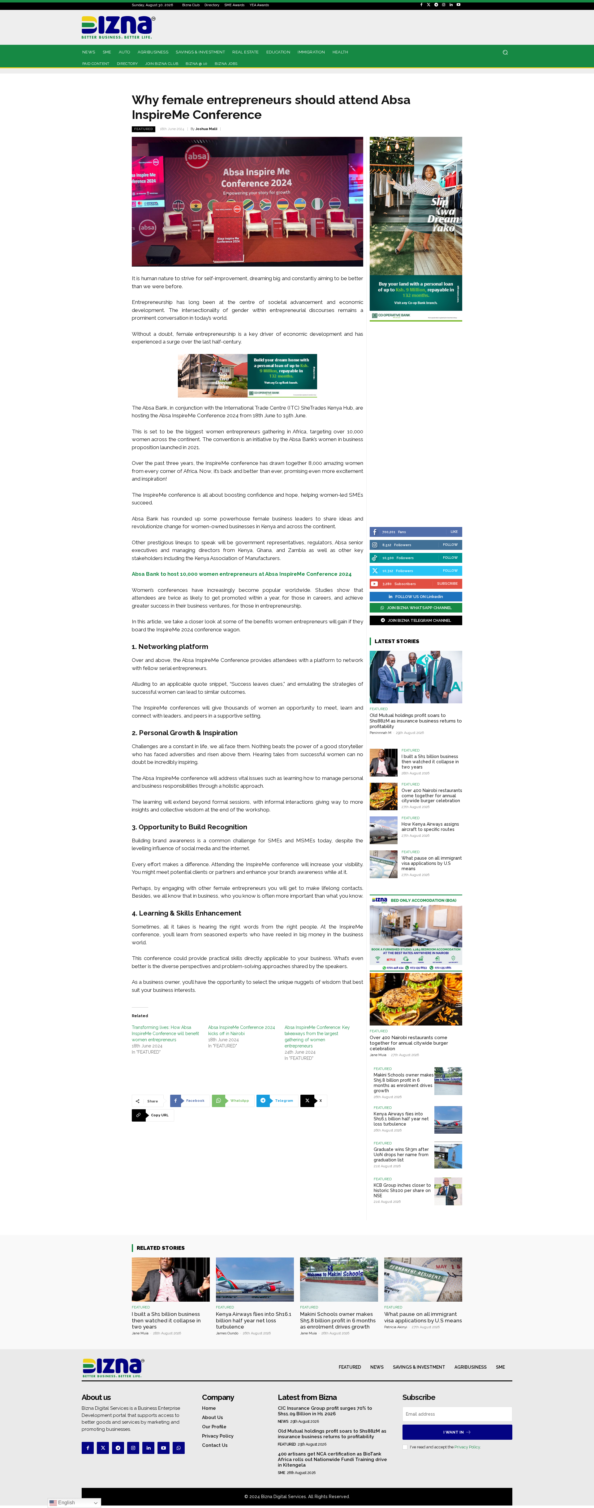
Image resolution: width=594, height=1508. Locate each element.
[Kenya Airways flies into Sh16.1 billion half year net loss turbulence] (448, 1120)
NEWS (283, 1421)
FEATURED (143, 129)
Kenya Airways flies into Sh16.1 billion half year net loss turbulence (401, 1119)
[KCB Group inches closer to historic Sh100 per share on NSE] (448, 1191)
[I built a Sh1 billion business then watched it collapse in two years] (384, 763)
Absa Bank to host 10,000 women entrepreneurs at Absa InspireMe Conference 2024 (242, 574)
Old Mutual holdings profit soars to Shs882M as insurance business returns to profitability (416, 721)
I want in (453, 1432)
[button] (505, 52)
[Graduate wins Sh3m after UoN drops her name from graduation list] (448, 1155)
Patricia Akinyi (395, 1327)
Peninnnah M (380, 733)
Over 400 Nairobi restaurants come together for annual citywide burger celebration (432, 795)
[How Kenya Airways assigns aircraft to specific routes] (384, 830)
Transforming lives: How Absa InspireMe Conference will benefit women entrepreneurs (165, 1033)
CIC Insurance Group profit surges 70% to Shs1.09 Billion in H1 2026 (325, 1411)
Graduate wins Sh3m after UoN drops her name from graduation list (401, 1154)
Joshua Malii (206, 129)
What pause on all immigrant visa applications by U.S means (432, 863)
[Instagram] (443, 5)
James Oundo (227, 1333)
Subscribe (447, 584)
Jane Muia (378, 1055)
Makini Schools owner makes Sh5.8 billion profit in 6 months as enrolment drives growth (404, 1082)
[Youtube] (458, 5)
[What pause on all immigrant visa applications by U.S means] (384, 864)
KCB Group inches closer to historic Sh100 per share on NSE (402, 1190)
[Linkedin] (451, 5)
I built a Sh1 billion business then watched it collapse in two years (430, 761)
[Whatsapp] (179, 1448)
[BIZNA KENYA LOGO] (146, 27)
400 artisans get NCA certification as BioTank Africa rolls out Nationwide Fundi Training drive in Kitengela (332, 1459)
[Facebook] (421, 5)
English (66, 1502)
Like (454, 532)
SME (281, 1473)
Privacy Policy (467, 1447)
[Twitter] (429, 5)
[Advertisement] (416, 425)
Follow (450, 545)
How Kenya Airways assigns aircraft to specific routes (430, 827)
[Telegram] (436, 5)
